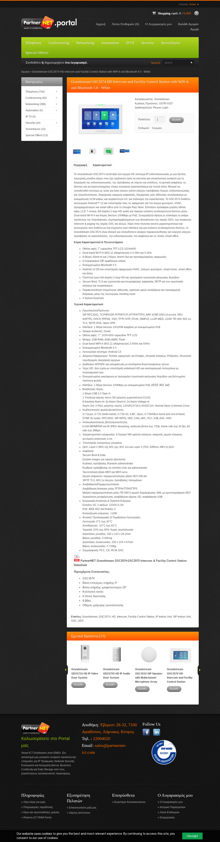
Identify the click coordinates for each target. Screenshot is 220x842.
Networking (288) (36, 104)
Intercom (122, 616)
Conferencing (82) (36, 97)
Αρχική (100, 24)
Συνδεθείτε (33, 62)
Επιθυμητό (143, 128)
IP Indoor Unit (164, 616)
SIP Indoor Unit (182, 616)
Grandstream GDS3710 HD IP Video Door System (84, 673)
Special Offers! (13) (37, 135)
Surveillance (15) (36, 129)
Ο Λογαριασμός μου (158, 24)
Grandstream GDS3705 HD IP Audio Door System (116, 673)
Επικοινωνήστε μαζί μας (82, 807)
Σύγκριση (157, 128)
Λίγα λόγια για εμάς (34, 802)
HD (114, 616)
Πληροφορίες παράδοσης (38, 807)
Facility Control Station (141, 616)
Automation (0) (34, 110)
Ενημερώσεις (167, 817)
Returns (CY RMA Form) (37, 817)
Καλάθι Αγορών (188, 24)
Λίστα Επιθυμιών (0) (125, 24)
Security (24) (33, 122)
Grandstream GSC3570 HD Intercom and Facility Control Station (179, 675)
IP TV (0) (31, 116)
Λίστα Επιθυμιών (169, 812)
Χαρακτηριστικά (102, 165)
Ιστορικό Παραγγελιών (172, 807)
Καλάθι (78, 684)
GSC (74, 620)
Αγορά (194, 29)
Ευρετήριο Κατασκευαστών (129, 802)
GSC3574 (104, 616)
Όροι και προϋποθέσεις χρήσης (41, 812)
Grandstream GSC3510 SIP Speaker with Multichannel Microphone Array (148, 675)
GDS (81, 620)
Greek (193, 4)
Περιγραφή (80, 165)
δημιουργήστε (54, 62)
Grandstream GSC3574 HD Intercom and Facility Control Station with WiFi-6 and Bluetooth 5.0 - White (91, 71)
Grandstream (162, 99)
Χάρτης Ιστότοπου (79, 812)
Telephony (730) (35, 91)
